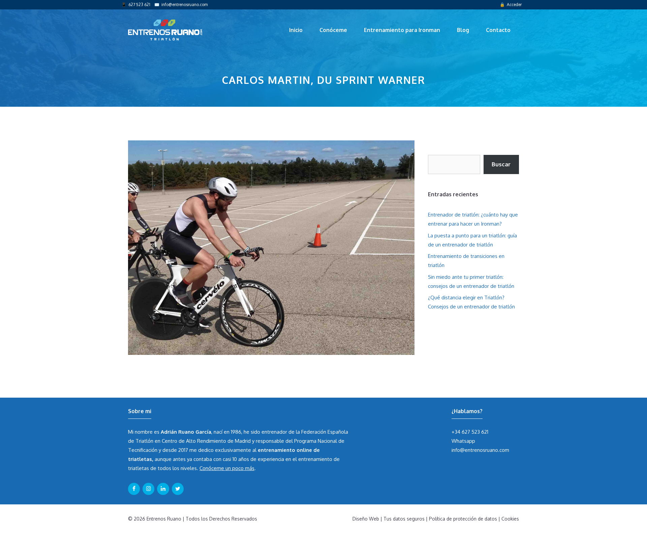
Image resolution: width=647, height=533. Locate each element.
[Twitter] (178, 489)
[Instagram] (148, 489)
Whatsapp (463, 441)
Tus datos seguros (404, 519)
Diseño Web (365, 519)
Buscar (501, 164)
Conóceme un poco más (226, 468)
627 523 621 (139, 4)
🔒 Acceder (511, 4)
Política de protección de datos (463, 519)
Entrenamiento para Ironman (402, 30)
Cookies (510, 519)
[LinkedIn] (163, 489)
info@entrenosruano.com (184, 4)
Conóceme (333, 30)
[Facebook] (134, 489)
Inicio (296, 30)
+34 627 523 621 (470, 432)
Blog (463, 30)
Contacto (498, 30)
